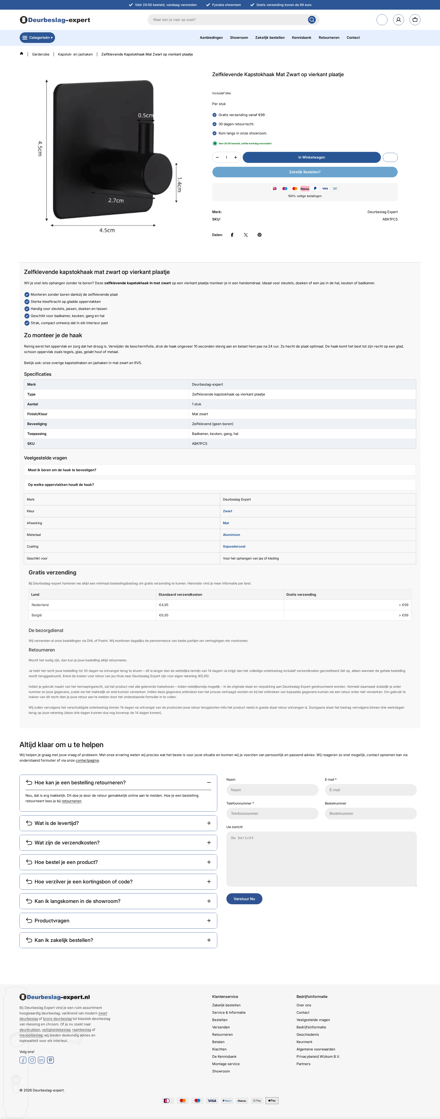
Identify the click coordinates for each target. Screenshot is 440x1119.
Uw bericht (234, 827)
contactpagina (87, 760)
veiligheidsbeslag (56, 1029)
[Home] (21, 53)
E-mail (331, 779)
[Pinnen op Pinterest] (259, 234)
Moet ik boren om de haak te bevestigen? (62, 470)
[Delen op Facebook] (232, 234)
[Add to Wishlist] (390, 157)
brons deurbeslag (57, 1018)
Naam (230, 779)
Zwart (227, 511)
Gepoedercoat (234, 546)
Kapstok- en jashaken (75, 54)
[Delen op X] (245, 234)
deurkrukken (29, 1029)
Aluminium (231, 535)
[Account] (398, 19)
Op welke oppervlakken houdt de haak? (61, 484)
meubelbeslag (30, 1035)
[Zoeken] (312, 20)
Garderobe (41, 54)
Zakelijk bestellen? (305, 172)
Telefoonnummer (240, 803)
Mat (226, 523)
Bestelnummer (335, 803)
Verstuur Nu (244, 898)
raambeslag (81, 1029)
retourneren (71, 801)
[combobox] (233, 19)
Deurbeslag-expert (48, 1090)
